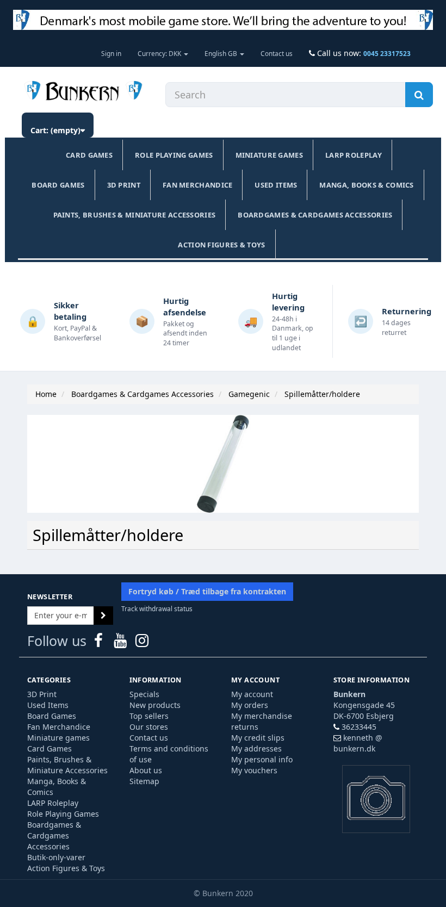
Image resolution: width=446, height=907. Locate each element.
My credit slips (257, 737)
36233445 (359, 727)
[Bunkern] (81, 92)
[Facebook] (99, 643)
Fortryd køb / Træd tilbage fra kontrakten (207, 591)
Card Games (89, 155)
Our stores (148, 727)
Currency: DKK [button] (160, 53)
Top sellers (149, 716)
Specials (144, 694)
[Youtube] (121, 643)
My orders (249, 705)
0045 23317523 (387, 53)
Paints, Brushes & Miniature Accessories (134, 215)
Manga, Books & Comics (366, 185)
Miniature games (269, 155)
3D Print (123, 185)
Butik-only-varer (56, 857)
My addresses (256, 748)
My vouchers (254, 770)
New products (155, 705)
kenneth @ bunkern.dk (357, 743)
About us (145, 770)
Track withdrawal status (157, 608)
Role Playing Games (174, 155)
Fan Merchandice (198, 185)
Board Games (58, 185)
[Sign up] (103, 615)
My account (252, 694)
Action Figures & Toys (221, 245)
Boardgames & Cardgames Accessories (315, 215)
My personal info (262, 759)
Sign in (111, 53)
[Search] (419, 94)
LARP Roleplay (353, 155)
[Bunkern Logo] (223, 20)
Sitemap (144, 781)
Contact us (277, 53)
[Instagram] (142, 643)
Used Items (276, 185)
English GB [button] (222, 53)
